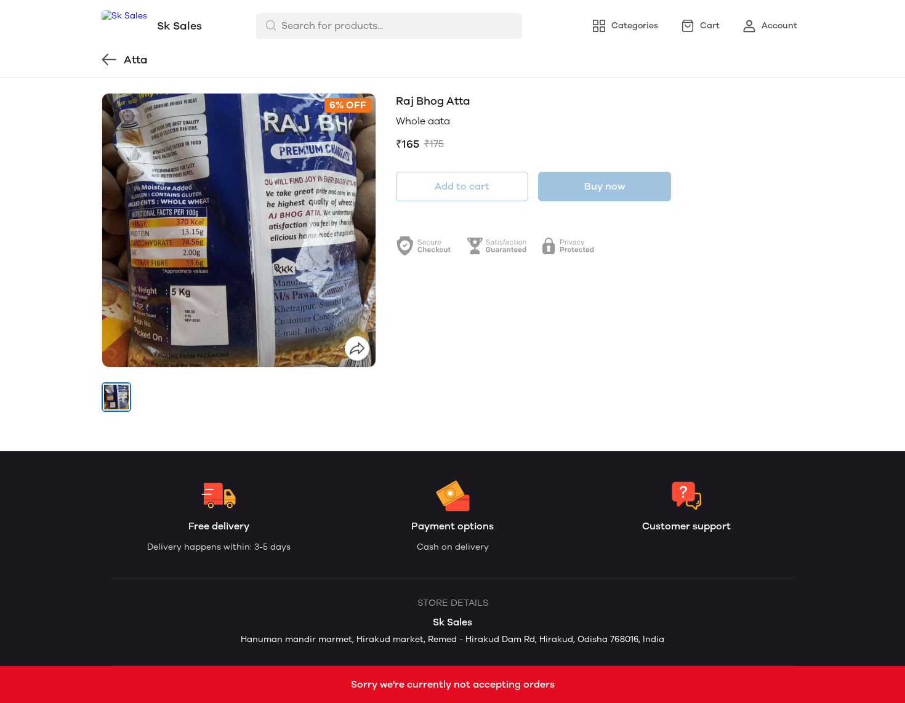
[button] (116, 397)
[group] (239, 230)
